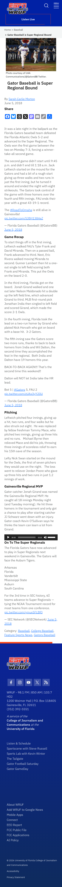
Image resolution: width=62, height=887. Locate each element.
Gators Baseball (44, 635)
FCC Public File (16, 830)
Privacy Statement (16, 877)
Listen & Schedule (19, 743)
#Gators (19, 390)
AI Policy (13, 840)
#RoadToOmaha (21, 210)
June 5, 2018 (13, 230)
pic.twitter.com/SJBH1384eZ (23, 218)
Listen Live (28, 19)
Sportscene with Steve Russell (27, 748)
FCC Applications (18, 835)
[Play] (8, 537)
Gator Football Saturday (23, 764)
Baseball (18, 29)
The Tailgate (15, 759)
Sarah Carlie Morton (22, 99)
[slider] (52, 537)
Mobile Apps (15, 815)
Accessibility (13, 871)
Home (7, 29)
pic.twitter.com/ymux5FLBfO (23, 612)
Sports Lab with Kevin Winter (26, 754)
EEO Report (14, 825)
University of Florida (20, 729)
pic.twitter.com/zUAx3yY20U (23, 394)
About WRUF (15, 805)
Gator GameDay (17, 769)
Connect (12, 820)
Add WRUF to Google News (25, 810)
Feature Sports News (18, 635)
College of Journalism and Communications (25, 722)
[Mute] (45, 537)
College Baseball (42, 631)
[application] (31, 537)
